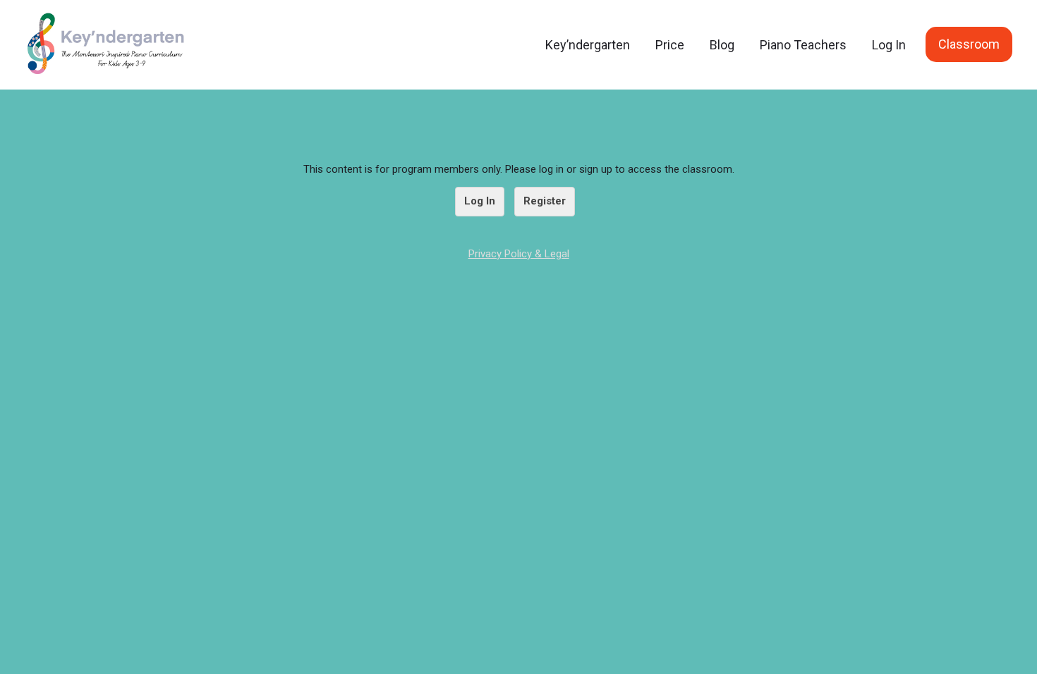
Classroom (969, 44)
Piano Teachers (803, 44)
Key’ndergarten (587, 44)
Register (544, 201)
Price (669, 44)
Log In (889, 44)
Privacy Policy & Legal (518, 253)
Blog (722, 44)
